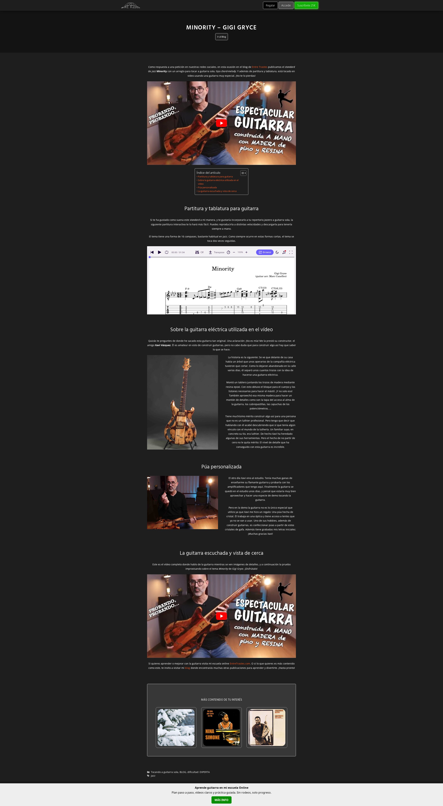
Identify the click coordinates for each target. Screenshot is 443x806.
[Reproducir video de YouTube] (221, 123)
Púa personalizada (207, 187)
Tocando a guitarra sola (164, 772)
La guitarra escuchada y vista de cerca (217, 191)
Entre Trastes (259, 67)
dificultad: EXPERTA (198, 772)
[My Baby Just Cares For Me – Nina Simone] (221, 743)
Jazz (153, 775)
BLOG (183, 772)
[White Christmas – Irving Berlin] (176, 743)
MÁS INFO (221, 800)
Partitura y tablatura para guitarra (215, 176)
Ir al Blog (221, 36)
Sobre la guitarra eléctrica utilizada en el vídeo (218, 182)
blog (187, 667)
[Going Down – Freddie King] (266, 743)
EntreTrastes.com (240, 663)
